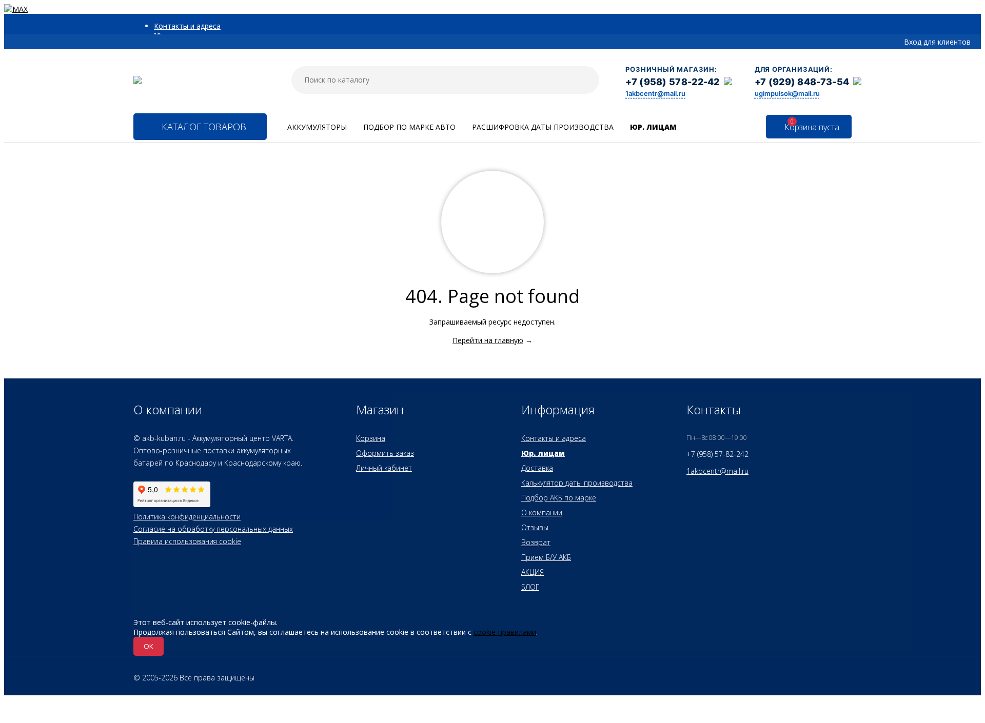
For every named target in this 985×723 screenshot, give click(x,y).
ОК (148, 646)
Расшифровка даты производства (543, 127)
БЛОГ (530, 587)
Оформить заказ (385, 453)
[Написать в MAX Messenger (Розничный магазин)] (729, 82)
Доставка (537, 468)
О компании (541, 512)
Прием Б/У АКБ (546, 557)
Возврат (535, 542)
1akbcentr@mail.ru (655, 93)
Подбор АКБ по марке (558, 498)
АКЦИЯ (532, 572)
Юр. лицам (653, 127)
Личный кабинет (384, 468)
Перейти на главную (487, 340)
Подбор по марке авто (409, 127)
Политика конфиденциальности (187, 516)
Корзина (370, 438)
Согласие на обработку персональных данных (213, 529)
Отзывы (534, 527)
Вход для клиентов (937, 42)
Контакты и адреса (187, 26)
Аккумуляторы (317, 127)
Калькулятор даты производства (577, 483)
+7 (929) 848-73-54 (802, 81)
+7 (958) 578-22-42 (672, 81)
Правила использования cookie (187, 541)
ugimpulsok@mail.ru (787, 93)
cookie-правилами (505, 632)
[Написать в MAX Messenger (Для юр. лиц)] (858, 82)
